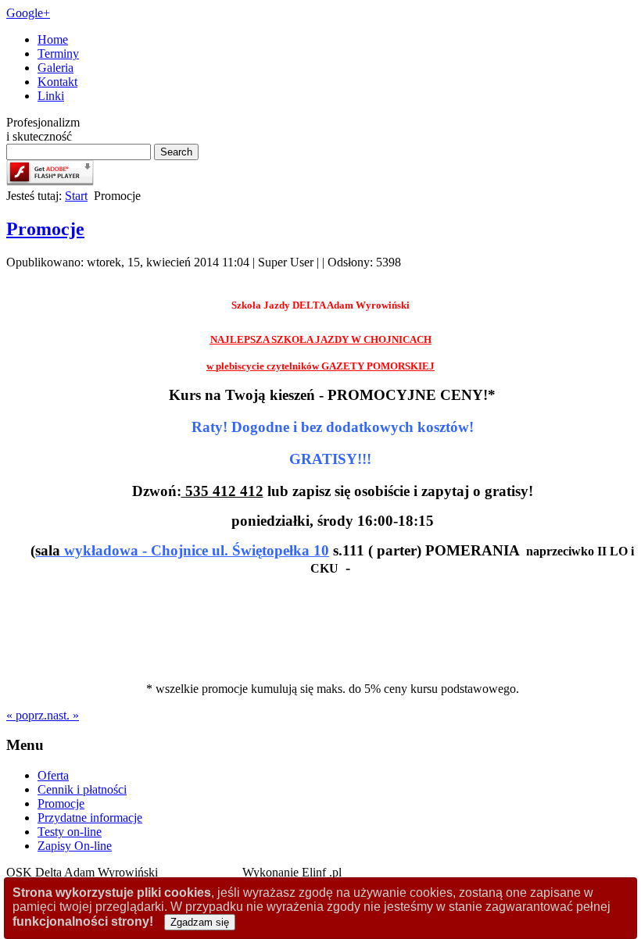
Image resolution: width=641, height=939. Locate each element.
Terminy (58, 53)
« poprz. (26, 715)
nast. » (63, 715)
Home (53, 39)
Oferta (53, 775)
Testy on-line (70, 831)
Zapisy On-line (75, 845)
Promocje (45, 229)
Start (76, 195)
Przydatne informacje (90, 817)
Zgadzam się (199, 922)
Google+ (28, 13)
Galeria (55, 67)
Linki (51, 95)
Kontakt (57, 81)
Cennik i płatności (82, 789)
